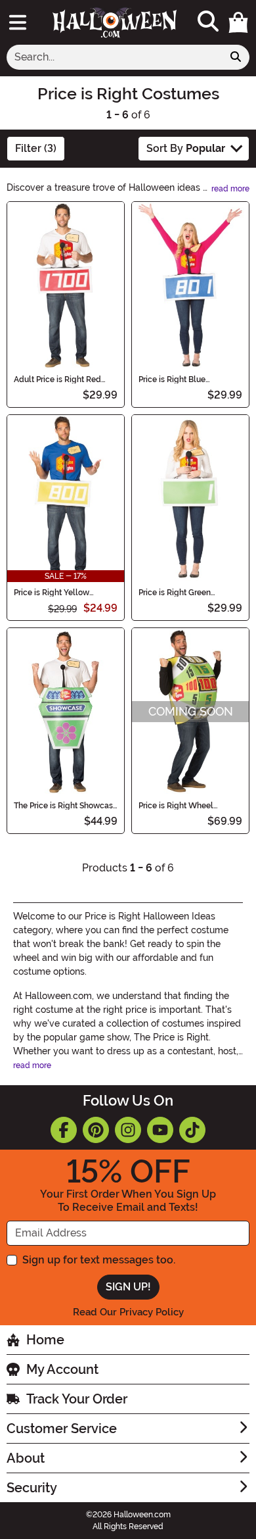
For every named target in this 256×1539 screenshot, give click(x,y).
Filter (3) (35, 148)
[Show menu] (17, 22)
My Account (62, 1369)
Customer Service (62, 1428)
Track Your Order (76, 1399)
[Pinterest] (96, 1130)
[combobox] (115, 57)
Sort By (185, 148)
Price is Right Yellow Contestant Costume (51, 593)
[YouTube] (160, 1130)
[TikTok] (192, 1130)
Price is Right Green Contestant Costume (176, 593)
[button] (238, 22)
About (26, 1458)
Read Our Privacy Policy (128, 1312)
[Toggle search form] (208, 22)
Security (32, 1488)
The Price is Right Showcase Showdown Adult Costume (65, 806)
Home (45, 1340)
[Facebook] (64, 1130)
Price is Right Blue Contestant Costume (176, 379)
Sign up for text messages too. (98, 1260)
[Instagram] (128, 1130)
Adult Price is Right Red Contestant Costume (57, 379)
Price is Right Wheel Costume (176, 806)
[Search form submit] (235, 57)
